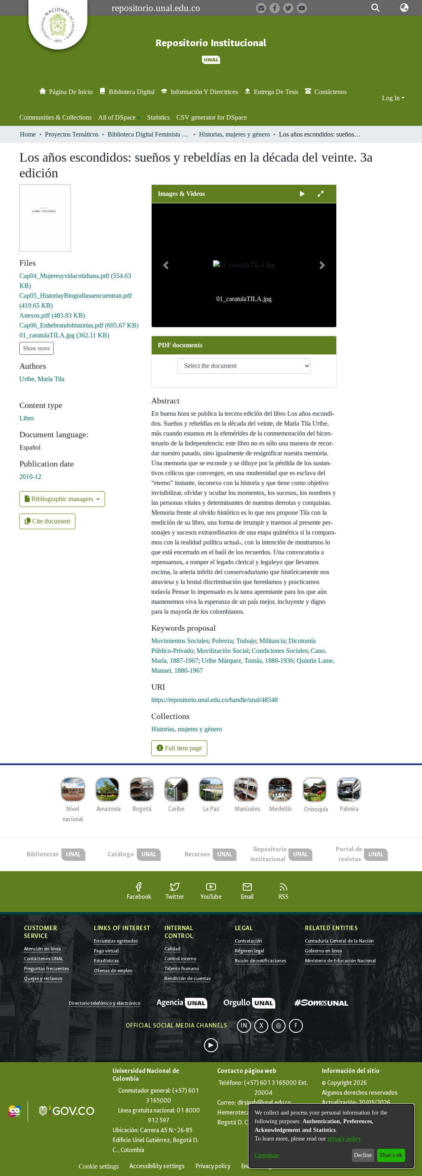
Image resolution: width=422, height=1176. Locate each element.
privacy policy (344, 1139)
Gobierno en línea (323, 950)
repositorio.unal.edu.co (156, 7)
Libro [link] (26, 418)
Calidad (172, 948)
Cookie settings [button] (99, 1166)
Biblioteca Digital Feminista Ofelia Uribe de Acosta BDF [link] (149, 134)
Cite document (50, 521)
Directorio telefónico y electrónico (104, 1003)
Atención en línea (42, 948)
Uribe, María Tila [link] (41, 378)
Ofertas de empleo (113, 970)
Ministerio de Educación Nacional (340, 960)
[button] (375, 8)
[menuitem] (119, 117)
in (244, 1026)
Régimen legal (249, 950)
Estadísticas (106, 960)
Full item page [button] (182, 748)
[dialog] (331, 1136)
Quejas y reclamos (43, 978)
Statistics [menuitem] (158, 117)
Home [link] (28, 134)
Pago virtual (106, 950)
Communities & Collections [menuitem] (55, 117)
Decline (363, 1155)
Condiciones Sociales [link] (279, 650)
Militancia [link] (272, 640)
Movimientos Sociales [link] (180, 640)
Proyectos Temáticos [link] (71, 134)
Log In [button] (391, 97)
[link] (52, 315)
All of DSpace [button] (117, 117)
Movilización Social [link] (223, 650)
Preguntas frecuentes (46, 968)
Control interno (180, 958)
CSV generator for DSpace (211, 117)
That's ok (391, 1155)
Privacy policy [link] (212, 1166)
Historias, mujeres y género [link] (234, 134)
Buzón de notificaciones (260, 960)
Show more (36, 348)
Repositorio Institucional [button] (210, 43)
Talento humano (181, 968)
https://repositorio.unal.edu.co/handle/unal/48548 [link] (214, 699)
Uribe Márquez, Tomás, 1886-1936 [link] (247, 660)
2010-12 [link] (30, 476)
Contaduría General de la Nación (339, 941)
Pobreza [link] (222, 640)
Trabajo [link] (246, 640)
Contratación (248, 941)
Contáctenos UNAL (43, 958)
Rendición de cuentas (187, 978)
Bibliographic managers (62, 498)
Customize (267, 1155)
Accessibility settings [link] (157, 1166)
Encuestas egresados (116, 941)
